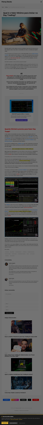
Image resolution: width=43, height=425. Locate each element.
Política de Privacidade (14, 419)
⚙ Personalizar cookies (4, 421)
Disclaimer (20, 419)
